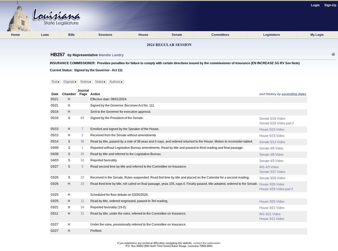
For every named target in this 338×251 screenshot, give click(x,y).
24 (82, 207)
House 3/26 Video (271, 184)
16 (82, 160)
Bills (71, 34)
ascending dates (294, 94)
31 (82, 213)
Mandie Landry (111, 55)
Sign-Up (330, 5)
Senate (177, 34)
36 (82, 141)
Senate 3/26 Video (272, 178)
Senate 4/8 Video (271, 154)
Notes (85, 81)
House (143, 34)
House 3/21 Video (271, 207)
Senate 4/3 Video (271, 161)
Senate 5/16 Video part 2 (276, 123)
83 (82, 118)
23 (82, 177)
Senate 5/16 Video (272, 118)
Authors (115, 81)
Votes (99, 81)
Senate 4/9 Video (271, 148)
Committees (220, 34)
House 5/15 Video (271, 129)
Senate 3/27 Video (272, 171)
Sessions (105, 34)
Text (54, 81)
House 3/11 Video (271, 218)
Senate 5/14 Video (272, 142)
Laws (45, 34)
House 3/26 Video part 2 (276, 189)
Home (15, 34)
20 (82, 154)
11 (82, 201)
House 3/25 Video (271, 201)
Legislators (271, 34)
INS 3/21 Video (269, 214)
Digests (69, 81)
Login (315, 5)
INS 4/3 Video (269, 167)
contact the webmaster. (207, 243)
